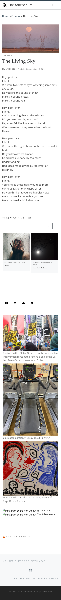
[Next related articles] (55, 226)
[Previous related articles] (49, 226)
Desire (7, 265)
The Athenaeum (24, 591)
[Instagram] (15, 302)
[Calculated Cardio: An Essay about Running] (30, 399)
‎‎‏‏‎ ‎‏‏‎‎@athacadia (43, 510)
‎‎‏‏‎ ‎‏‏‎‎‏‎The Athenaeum (46, 514)
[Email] (24, 302)
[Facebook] (7, 302)
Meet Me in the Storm (40, 268)
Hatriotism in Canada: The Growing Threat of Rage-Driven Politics (27, 499)
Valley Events (18, 536)
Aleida (10, 68)
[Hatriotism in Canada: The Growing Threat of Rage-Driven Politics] (30, 468)
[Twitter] (33, 302)
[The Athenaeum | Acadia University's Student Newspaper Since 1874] (4, 5)
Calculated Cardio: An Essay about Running (26, 437)
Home (5, 16)
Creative (16, 16)
